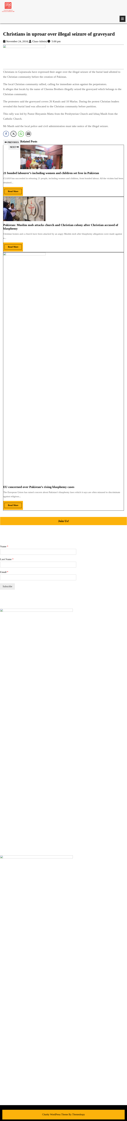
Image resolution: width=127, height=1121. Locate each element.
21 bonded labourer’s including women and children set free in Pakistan (51, 173)
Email (4, 572)
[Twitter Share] (13, 134)
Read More (11, 191)
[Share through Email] (28, 134)
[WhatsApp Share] (21, 134)
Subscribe (7, 586)
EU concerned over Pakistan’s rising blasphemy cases (38, 487)
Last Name (6, 559)
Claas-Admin (39, 41)
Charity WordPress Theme (55, 1114)
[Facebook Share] (6, 134)
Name (4, 546)
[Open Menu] (122, 19)
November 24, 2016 (17, 41)
